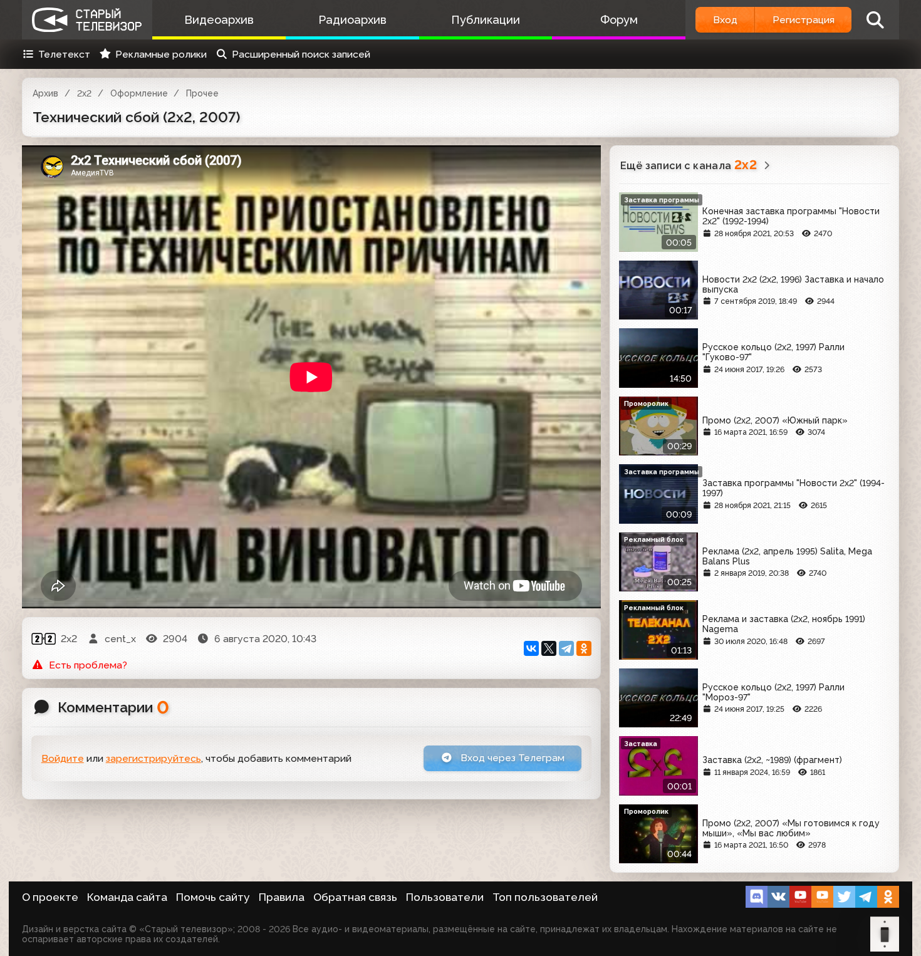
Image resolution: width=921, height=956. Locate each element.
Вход (725, 20)
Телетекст (64, 54)
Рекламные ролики (161, 54)
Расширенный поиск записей (301, 54)
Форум (619, 19)
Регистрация (804, 20)
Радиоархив (352, 19)
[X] (548, 648)
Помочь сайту (213, 897)
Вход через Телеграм (511, 758)
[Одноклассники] (583, 648)
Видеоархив (219, 19)
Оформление (139, 93)
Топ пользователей (545, 897)
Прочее (202, 93)
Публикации (485, 19)
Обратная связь (355, 897)
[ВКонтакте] (531, 648)
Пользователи (445, 897)
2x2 (84, 93)
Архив (45, 93)
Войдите (62, 758)
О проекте (50, 897)
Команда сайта (127, 897)
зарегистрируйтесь (153, 758)
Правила (281, 897)
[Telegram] (566, 648)
